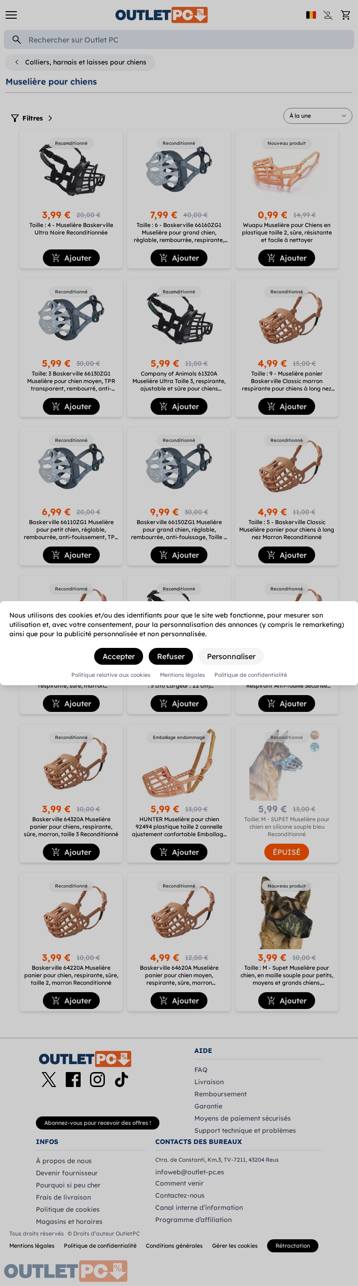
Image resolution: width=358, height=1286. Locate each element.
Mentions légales (182, 675)
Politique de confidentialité (250, 675)
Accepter (119, 656)
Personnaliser (231, 656)
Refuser (171, 656)
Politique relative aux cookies (111, 675)
